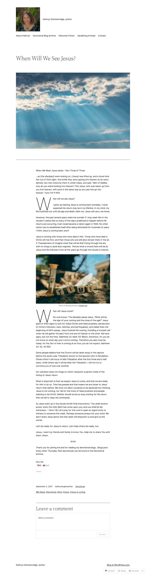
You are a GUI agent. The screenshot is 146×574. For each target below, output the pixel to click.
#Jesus (66, 492)
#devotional (51, 492)
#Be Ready (40, 492)
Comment (102, 534)
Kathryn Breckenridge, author (57, 19)
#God (59, 492)
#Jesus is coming (77, 492)
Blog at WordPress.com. (118, 565)
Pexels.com (83, 305)
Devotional (80, 486)
